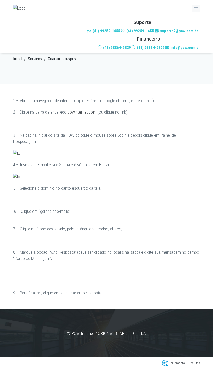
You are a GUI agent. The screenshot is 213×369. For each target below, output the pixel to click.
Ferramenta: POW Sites (184, 363)
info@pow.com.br (185, 47)
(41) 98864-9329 (116, 47)
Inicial (17, 58)
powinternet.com (82, 112)
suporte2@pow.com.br (178, 31)
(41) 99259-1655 (106, 31)
